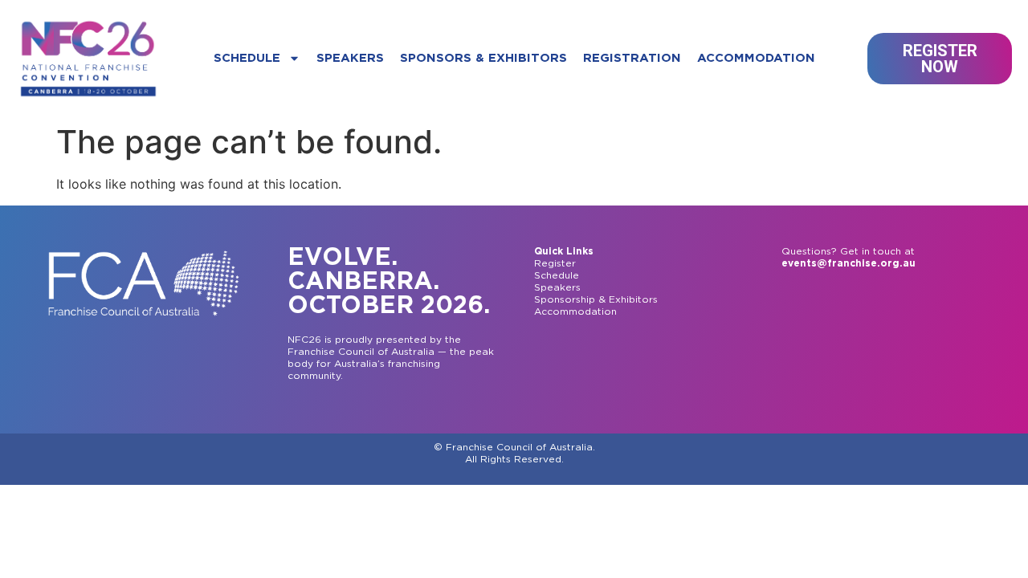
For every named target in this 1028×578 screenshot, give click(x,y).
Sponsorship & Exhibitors (596, 299)
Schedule (247, 58)
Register (555, 263)
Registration (632, 58)
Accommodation (756, 58)
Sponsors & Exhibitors (483, 58)
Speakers (350, 58)
